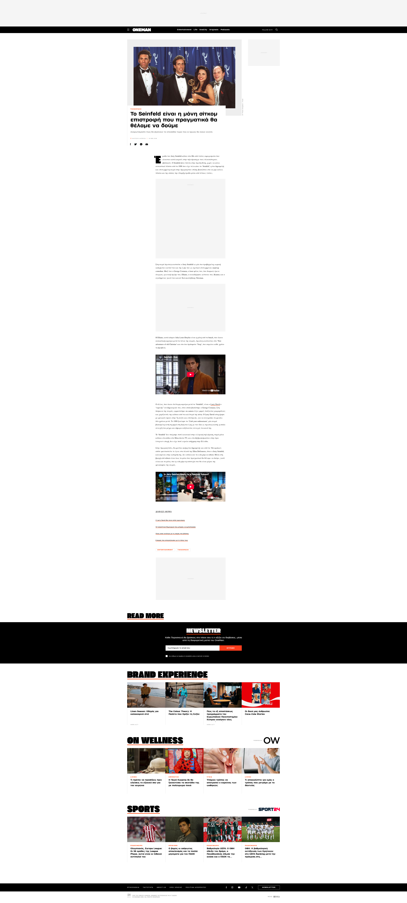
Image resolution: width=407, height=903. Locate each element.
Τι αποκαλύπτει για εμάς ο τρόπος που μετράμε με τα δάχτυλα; (260, 783)
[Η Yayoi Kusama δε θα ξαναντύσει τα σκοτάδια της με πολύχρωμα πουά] (184, 761)
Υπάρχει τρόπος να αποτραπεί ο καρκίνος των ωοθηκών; (221, 783)
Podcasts (225, 30)
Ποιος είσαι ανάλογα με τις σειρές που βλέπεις (172, 533)
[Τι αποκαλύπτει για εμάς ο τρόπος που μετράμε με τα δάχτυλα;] (261, 761)
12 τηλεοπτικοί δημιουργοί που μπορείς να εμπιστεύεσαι (176, 527)
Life (195, 30)
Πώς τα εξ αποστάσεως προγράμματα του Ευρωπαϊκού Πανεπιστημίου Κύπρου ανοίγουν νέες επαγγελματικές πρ (222, 716)
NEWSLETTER (269, 887)
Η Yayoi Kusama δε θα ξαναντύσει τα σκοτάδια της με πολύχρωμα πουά (184, 783)
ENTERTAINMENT (165, 550)
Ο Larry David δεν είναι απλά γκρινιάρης (170, 520)
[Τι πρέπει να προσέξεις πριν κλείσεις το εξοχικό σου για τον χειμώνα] (146, 761)
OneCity (203, 30)
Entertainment (184, 30)
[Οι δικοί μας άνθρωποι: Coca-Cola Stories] (261, 695)
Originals (214, 30)
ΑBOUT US (161, 887)
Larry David (215, 404)
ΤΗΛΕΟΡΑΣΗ (136, 109)
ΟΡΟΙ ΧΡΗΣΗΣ (176, 887)
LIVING (133, 777)
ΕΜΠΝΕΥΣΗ (174, 777)
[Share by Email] (147, 144)
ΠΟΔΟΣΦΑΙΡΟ (136, 845)
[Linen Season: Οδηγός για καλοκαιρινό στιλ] (146, 695)
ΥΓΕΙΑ (209, 777)
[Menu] (128, 29)
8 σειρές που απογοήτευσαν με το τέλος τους (172, 540)
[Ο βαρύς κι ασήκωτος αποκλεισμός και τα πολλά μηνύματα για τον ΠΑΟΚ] (184, 829)
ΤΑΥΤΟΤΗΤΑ (148, 887)
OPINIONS (173, 845)
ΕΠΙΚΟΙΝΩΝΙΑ (133, 887)
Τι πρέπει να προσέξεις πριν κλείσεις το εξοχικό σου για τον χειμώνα (146, 783)
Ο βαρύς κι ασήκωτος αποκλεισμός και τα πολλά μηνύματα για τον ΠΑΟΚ (183, 851)
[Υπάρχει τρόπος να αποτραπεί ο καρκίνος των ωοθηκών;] (223, 761)
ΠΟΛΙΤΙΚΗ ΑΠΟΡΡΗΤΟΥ (196, 887)
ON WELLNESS (155, 741)
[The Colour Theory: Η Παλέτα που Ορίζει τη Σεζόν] (184, 695)
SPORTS (143, 810)
